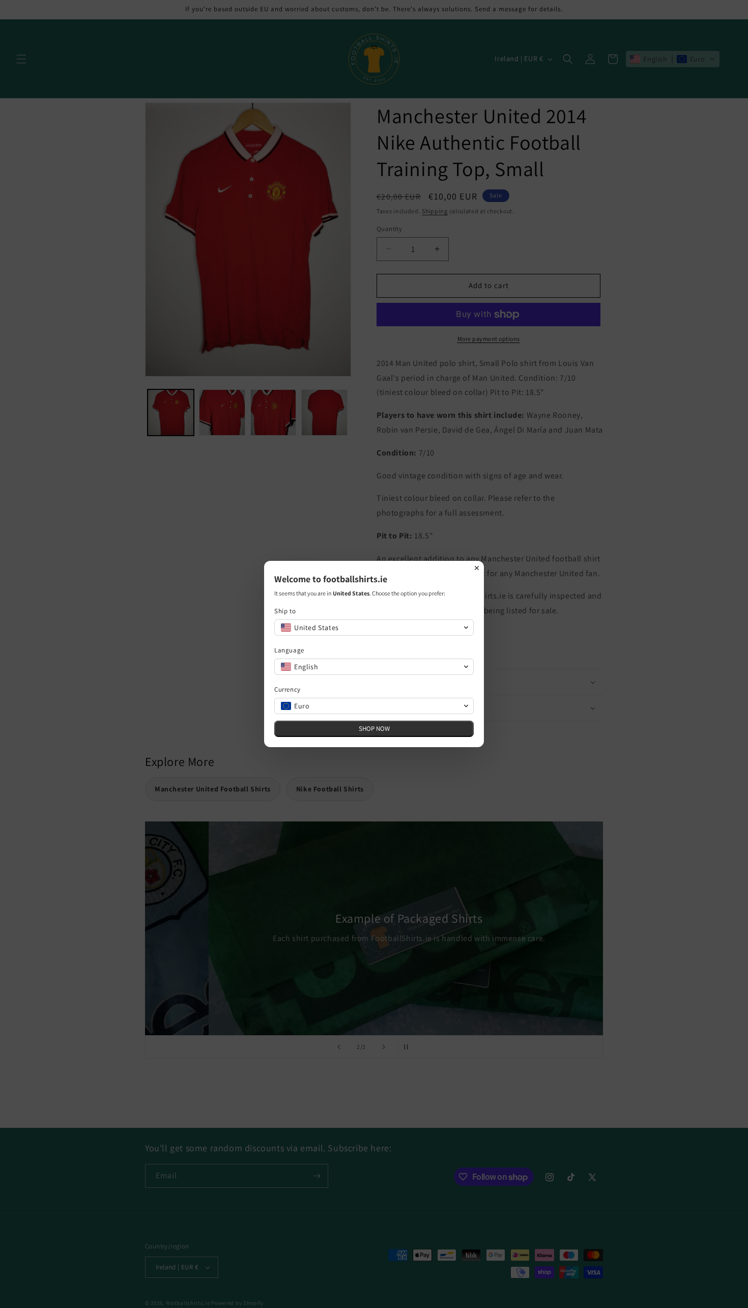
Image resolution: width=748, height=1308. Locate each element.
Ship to (285, 611)
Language (289, 650)
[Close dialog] (477, 568)
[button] (374, 627)
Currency (287, 689)
